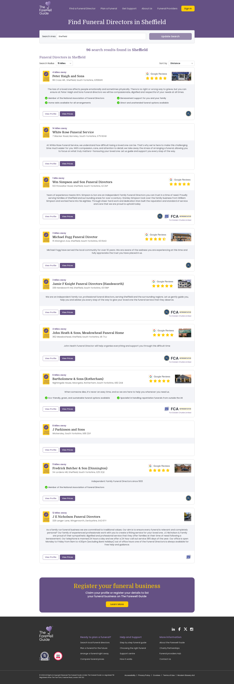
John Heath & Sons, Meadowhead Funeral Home (88, 333)
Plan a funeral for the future (93, 648)
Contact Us (165, 659)
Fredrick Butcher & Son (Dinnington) (79, 468)
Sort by (163, 63)
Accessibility (130, 675)
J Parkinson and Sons (68, 429)
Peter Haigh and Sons (68, 76)
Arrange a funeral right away (94, 653)
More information (170, 637)
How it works (126, 659)
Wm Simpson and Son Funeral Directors (82, 182)
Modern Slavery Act (186, 675)
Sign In (188, 8)
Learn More (117, 604)
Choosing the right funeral (133, 648)
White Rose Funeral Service (73, 132)
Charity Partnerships (170, 648)
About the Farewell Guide (172, 642)
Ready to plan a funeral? (95, 637)
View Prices (67, 114)
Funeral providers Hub (170, 653)
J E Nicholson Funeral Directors (76, 516)
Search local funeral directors (95, 642)
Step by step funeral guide (133, 642)
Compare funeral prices (92, 659)
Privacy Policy (144, 675)
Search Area (49, 36)
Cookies (156, 675)
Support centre (127, 653)
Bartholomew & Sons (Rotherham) (77, 379)
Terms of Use (169, 675)
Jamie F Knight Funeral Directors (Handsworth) (88, 284)
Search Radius (46, 63)
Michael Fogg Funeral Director (75, 237)
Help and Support (131, 637)
